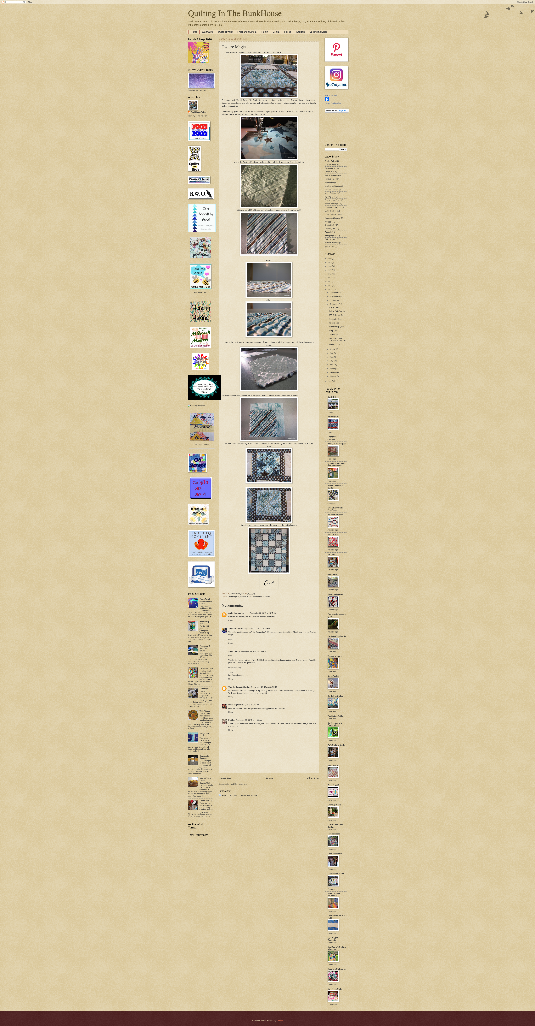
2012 (330, 286)
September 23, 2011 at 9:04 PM (264, 687)
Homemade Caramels (204, 757)
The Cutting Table (335, 716)
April (332, 365)
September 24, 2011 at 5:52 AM (247, 705)
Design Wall (329, 172)
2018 (330, 266)
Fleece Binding (205, 801)
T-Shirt (264, 32)
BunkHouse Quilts (331, 95)
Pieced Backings (331, 204)
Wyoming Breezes (335, 594)
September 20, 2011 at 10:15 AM (263, 613)
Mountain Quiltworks (337, 969)
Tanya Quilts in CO (336, 874)
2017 (330, 270)
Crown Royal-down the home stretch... (206, 601)
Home (194, 32)
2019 (330, 262)
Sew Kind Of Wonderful (333, 939)
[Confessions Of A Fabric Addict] (200, 257)
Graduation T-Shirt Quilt (205, 647)
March (332, 369)
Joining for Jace (335, 319)
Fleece (287, 32)
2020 (330, 259)
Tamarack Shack (335, 656)
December (334, 293)
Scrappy (328, 222)
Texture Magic (297, 100)
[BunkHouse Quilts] (327, 100)
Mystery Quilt (330, 197)
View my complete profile (198, 116)
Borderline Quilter (335, 696)
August (333, 349)
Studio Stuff (329, 225)
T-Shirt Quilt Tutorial (204, 690)
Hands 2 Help (330, 179)
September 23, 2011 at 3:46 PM (253, 651)
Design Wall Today (204, 734)
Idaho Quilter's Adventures (334, 895)
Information (257, 597)
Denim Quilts (330, 168)
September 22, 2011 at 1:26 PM (257, 628)
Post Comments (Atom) (239, 784)
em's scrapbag (334, 834)
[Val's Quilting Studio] (204, 399)
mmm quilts (333, 765)
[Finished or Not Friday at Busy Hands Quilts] (200, 370)
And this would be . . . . (238, 613)
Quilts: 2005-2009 (332, 214)
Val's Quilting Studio (336, 745)
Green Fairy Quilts (335, 508)
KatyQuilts (332, 437)
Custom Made (245, 597)
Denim (276, 32)
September (334, 304)
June (332, 357)
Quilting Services (318, 32)
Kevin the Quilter (335, 854)
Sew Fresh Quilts (335, 989)
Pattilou (231, 720)
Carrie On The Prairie (337, 636)
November (334, 296)
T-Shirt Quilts (330, 229)
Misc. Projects (330, 193)
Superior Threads (235, 628)
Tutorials (300, 32)
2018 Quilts (207, 32)
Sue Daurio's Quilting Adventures (337, 948)
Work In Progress (332, 243)
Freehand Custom (246, 32)
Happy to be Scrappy (337, 443)
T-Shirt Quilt (334, 307)
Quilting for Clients (332, 207)
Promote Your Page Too (333, 103)
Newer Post (225, 778)
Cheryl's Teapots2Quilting (239, 687)
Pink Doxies (333, 534)
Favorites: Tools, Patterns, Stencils (337, 339)
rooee (230, 705)
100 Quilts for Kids (336, 315)
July (332, 353)
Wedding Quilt (334, 344)
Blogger (280, 1020)
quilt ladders (329, 246)
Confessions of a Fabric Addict (335, 724)
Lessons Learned (331, 190)
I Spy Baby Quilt (206, 668)
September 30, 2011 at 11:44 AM (249, 720)
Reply (230, 620)
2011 (330, 289)
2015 (330, 274)
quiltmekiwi (333, 574)
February (333, 372)
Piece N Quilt (333, 785)
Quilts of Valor (225, 32)
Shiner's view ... (334, 676)
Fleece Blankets (331, 175)
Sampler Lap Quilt (336, 327)
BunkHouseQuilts (198, 112)
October (333, 300)
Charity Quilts (233, 597)
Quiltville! (332, 397)
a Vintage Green (334, 805)
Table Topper (205, 711)
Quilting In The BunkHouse (235, 12)
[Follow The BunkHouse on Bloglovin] (337, 112)
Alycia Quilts (333, 417)
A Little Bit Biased (335, 515)
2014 (330, 278)
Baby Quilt (333, 330)
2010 (330, 381)
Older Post (313, 778)
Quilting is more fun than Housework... (336, 464)
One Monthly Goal (332, 200)
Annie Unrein (234, 651)
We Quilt (331, 554)
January (333, 376)
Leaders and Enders (333, 186)
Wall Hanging (330, 239)
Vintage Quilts (330, 236)
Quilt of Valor (334, 334)
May (332, 361)
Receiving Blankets (332, 218)
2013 (330, 282)
